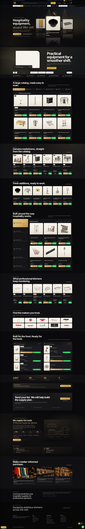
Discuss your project (66, 507)
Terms (71, 527)
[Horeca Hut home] (16, 3)
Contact (61, 0)
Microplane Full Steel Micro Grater (34, 109)
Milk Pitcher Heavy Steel (56, 166)
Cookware (65, 221)
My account (48, 518)
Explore (39, 343)
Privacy (69, 527)
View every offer (68, 152)
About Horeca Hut (63, 521)
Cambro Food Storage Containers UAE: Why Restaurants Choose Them (62, 479)
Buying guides (55, 0)
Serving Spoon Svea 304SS (63, 260)
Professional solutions (50, 0)
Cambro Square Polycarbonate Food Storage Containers (37, 297)
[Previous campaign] (14, 73)
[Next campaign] (16, 73)
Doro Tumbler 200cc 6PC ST (23, 356)
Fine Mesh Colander (46, 166)
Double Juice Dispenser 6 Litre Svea (63, 132)
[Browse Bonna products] (22, 346)
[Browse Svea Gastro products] (14, 164)
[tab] (19, 89)
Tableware (34, 521)
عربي (66, 0)
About (58, 0)
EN (64, 0)
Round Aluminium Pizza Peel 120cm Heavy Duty (56, 356)
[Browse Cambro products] (34, 294)
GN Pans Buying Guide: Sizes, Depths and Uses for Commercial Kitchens (45, 479)
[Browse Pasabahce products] (22, 355)
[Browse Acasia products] (24, 294)
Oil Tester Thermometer (34, 237)
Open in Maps (18, 452)
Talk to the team (65, 400)
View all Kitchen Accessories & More (65, 93)
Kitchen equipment (35, 518)
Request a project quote (64, 398)
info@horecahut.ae (63, 518)
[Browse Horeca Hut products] (64, 164)
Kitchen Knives (69, 221)
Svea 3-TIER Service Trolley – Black (49, 109)
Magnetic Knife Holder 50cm (48, 260)
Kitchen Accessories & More (59, 221)
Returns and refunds (50, 521)
